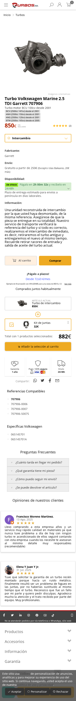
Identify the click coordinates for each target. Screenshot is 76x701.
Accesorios (14, 641)
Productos (14, 631)
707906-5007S (20, 414)
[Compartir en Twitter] (43, 380)
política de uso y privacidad (35, 685)
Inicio (7, 15)
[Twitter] (12, 615)
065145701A (19, 439)
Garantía (12, 661)
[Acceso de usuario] (59, 5)
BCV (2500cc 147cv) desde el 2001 (22, 111)
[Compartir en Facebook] (50, 380)
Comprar (55, 260)
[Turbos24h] (25, 5)
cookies (25, 673)
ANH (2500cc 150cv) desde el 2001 (22, 114)
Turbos (20, 15)
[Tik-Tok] (53, 615)
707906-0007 (19, 409)
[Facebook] (4, 615)
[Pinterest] (37, 615)
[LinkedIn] (20, 615)
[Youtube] (45, 615)
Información (16, 651)
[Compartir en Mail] (57, 380)
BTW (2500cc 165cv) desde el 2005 (22, 120)
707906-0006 (19, 404)
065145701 (18, 434)
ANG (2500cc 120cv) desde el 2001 (22, 117)
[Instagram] (29, 615)
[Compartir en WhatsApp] (36, 380)
